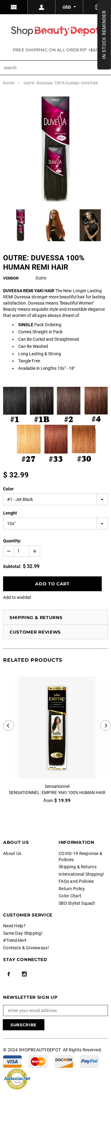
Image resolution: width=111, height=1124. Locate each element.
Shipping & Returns (36, 617)
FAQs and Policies (76, 881)
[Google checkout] (17, 1078)
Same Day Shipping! (23, 933)
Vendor (10, 278)
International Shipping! (81, 874)
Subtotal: (12, 566)
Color (8, 488)
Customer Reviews (35, 632)
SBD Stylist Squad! (77, 903)
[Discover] (64, 1060)
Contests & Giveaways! (26, 947)
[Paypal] (89, 1060)
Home (8, 82)
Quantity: (12, 540)
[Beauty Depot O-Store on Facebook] (8, 974)
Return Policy (72, 888)
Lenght (10, 513)
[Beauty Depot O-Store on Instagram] (24, 974)
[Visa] (12, 1060)
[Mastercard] (38, 1060)
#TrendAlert (15, 940)
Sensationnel (57, 786)
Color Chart (70, 895)
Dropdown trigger (42, 7)
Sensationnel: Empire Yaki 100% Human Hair (57, 792)
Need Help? (14, 925)
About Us (12, 853)
